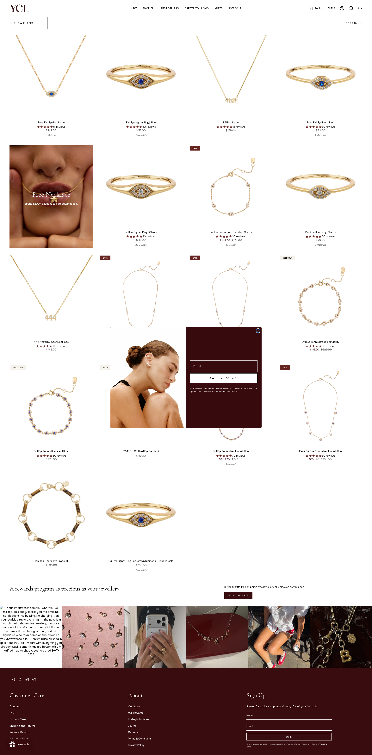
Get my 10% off (223, 378)
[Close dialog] (258, 331)
